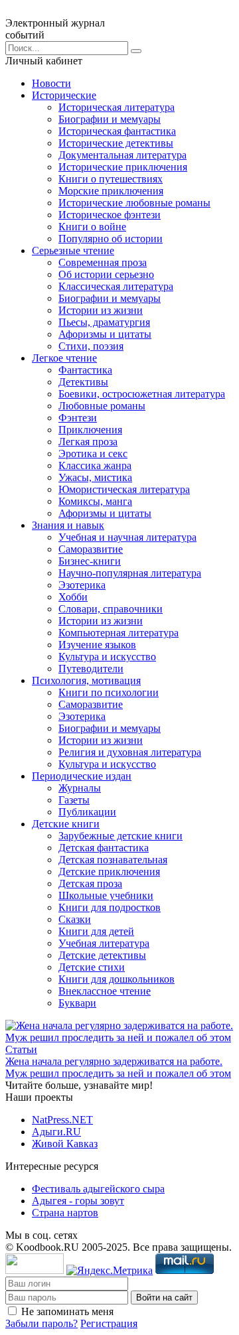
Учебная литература (103, 943)
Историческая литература (116, 107)
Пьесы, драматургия (104, 322)
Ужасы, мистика (95, 477)
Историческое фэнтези (109, 214)
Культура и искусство (107, 656)
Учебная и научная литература (127, 537)
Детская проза (90, 883)
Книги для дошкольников (116, 979)
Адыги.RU (56, 1131)
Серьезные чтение (73, 250)
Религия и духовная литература (129, 752)
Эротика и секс (92, 453)
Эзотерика (82, 585)
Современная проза (102, 262)
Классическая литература (115, 286)
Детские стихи (91, 967)
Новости (51, 83)
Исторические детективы (115, 143)
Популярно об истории (110, 238)
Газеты (74, 800)
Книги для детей (96, 931)
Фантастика (85, 370)
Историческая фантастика (117, 131)
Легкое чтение (64, 358)
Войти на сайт (164, 1297)
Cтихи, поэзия (90, 346)
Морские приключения (110, 190)
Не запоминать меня (67, 1311)
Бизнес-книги (89, 561)
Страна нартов (65, 1212)
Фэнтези (77, 417)
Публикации (87, 811)
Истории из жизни (100, 310)
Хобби (73, 596)
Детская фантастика (103, 847)
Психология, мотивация (86, 680)
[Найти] (136, 51)
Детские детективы (102, 955)
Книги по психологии (108, 692)
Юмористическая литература (124, 489)
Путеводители (90, 668)
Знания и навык (68, 525)
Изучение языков (97, 644)
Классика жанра (94, 465)
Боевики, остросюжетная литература (141, 393)
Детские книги (66, 823)
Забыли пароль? (41, 1323)
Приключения (90, 429)
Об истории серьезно (106, 274)
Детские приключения (109, 871)
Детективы (83, 381)
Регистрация (108, 1323)
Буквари (77, 1003)
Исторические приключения (122, 167)
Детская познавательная (112, 859)
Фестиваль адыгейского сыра (98, 1188)
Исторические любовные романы (134, 202)
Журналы (79, 788)
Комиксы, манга (95, 501)
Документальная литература (122, 155)
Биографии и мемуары (109, 119)
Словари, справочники (110, 608)
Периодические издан (81, 776)
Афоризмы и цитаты (104, 334)
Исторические (64, 95)
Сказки (74, 919)
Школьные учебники (105, 895)
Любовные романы (101, 405)
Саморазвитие (90, 549)
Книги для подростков (109, 907)
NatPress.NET (62, 1119)
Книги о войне (92, 226)
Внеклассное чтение (104, 991)
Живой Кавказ (65, 1143)
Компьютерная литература (118, 632)
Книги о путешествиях (110, 178)
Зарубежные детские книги (120, 835)
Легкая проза (88, 441)
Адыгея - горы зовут (78, 1200)
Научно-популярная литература (129, 573)
